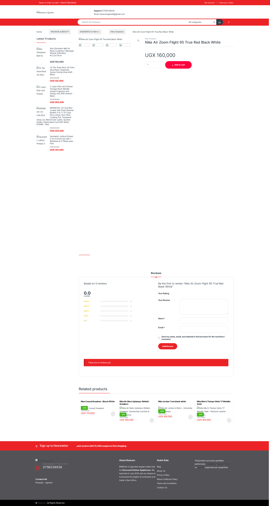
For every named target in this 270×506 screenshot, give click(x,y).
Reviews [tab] (156, 273)
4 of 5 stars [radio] (188, 293)
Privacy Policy (163, 475)
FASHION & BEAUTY (60, 31)
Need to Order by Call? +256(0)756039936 (57, 3)
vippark (200, 467)
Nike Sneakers (117, 31)
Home (39, 31)
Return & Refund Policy (167, 479)
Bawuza (41, 503)
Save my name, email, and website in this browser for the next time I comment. (193, 337)
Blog (159, 466)
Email (161, 327)
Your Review (164, 300)
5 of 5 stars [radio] (191, 293)
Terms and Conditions (166, 483)
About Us (161, 471)
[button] (138, 40)
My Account (209, 3)
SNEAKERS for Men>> (90, 31)
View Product (111, 413)
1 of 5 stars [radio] (180, 293)
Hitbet (227, 464)
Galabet (220, 464)
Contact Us (162, 487)
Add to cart (179, 65)
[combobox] (132, 22)
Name (161, 318)
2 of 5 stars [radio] (183, 293)
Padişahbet (211, 464)
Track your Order (226, 3)
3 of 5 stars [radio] (185, 293)
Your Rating (163, 293)
